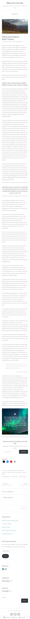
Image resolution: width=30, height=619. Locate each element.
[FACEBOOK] (11, 614)
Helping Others (6, 527)
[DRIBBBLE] (18, 614)
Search (4, 597)
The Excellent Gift (24, 484)
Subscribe (23, 451)
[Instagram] (6, 569)
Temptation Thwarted (6, 484)
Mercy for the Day (15, 3)
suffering (19, 472)
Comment (23, 508)
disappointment (12, 470)
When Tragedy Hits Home (9, 530)
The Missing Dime (7, 533)
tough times (22, 476)
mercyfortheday (18, 41)
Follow (5, 556)
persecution (11, 472)
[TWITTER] (15, 614)
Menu (16, 14)
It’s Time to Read (6, 523)
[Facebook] (3, 569)
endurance (20, 470)
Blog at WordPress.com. (15, 610)
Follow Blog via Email (9, 541)
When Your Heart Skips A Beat (10, 520)
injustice (4, 472)
